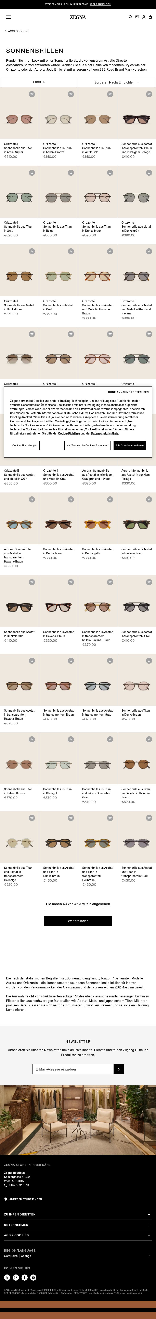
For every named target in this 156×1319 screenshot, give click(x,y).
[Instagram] (16, 1277)
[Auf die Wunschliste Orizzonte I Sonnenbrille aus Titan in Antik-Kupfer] (32, 94)
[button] (130, 17)
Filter (37, 82)
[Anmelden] (143, 17)
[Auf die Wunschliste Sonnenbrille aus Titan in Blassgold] (71, 739)
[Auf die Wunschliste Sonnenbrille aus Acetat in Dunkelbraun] (71, 499)
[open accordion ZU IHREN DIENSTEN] (149, 1214)
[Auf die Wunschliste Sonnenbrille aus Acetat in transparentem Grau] (149, 582)
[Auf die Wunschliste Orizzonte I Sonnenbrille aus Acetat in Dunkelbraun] (71, 334)
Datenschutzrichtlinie (104, 434)
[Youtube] (33, 1277)
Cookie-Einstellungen (24, 445)
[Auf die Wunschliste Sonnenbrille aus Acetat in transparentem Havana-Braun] (32, 661)
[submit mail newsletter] (119, 1069)
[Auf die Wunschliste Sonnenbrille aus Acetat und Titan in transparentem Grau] (149, 818)
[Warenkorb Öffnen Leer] (150, 17)
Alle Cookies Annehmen (130, 445)
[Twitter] (7, 1277)
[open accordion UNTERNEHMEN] (149, 1225)
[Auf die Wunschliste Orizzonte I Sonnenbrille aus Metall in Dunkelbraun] (32, 251)
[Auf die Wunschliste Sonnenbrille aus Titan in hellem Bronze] (32, 739)
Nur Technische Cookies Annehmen (87, 445)
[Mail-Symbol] (137, 17)
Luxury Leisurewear (97, 1005)
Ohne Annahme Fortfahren (128, 392)
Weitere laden (78, 921)
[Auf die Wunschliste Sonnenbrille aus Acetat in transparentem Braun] (71, 661)
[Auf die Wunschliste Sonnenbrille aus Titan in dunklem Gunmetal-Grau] (110, 739)
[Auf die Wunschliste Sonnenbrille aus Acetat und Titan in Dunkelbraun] (71, 818)
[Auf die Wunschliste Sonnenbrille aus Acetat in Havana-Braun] (149, 499)
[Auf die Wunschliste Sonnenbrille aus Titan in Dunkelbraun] (149, 661)
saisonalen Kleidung (134, 1005)
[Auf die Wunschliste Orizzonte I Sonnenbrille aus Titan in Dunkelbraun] (110, 173)
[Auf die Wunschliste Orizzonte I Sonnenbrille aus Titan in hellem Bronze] (71, 94)
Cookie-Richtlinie (69, 434)
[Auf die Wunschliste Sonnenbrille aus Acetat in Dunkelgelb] (110, 499)
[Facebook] (25, 1277)
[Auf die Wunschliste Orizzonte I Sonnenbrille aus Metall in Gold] (71, 251)
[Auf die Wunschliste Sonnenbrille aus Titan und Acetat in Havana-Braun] (149, 739)
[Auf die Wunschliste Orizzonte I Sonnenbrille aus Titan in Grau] (32, 173)
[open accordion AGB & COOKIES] (149, 1235)
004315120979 (19, 1185)
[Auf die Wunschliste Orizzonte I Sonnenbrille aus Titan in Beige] (71, 173)
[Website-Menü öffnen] (8, 17)
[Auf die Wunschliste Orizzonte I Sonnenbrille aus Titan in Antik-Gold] (110, 94)
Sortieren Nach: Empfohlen (114, 82)
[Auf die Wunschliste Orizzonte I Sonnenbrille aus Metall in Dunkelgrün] (149, 173)
